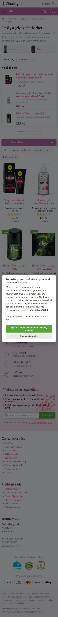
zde (36, 306)
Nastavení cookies (29, 336)
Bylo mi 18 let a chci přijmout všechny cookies (29, 328)
